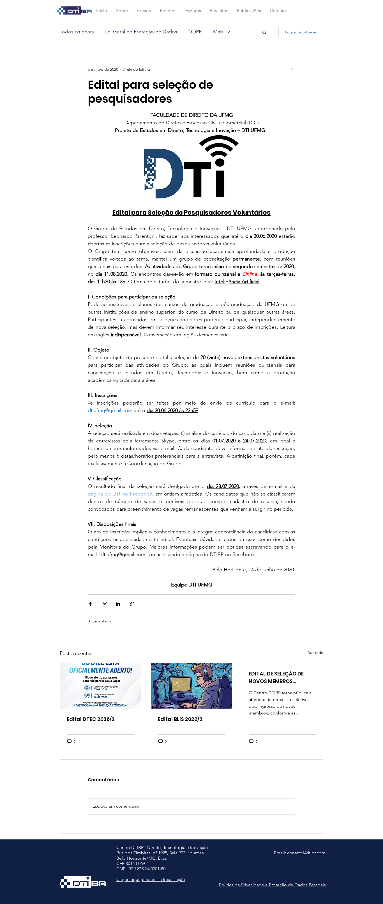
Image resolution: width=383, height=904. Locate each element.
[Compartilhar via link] (131, 603)
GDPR (195, 32)
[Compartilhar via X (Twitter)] (104, 603)
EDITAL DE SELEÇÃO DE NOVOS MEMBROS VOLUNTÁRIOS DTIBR (276, 677)
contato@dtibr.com (306, 852)
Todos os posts (77, 32)
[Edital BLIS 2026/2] (191, 686)
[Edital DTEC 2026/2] (100, 686)
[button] (144, 10)
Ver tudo (315, 652)
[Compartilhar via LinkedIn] (118, 603)
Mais (218, 32)
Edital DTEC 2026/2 (91, 719)
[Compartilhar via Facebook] (90, 603)
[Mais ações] (292, 69)
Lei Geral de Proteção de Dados (141, 32)
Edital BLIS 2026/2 (180, 719)
